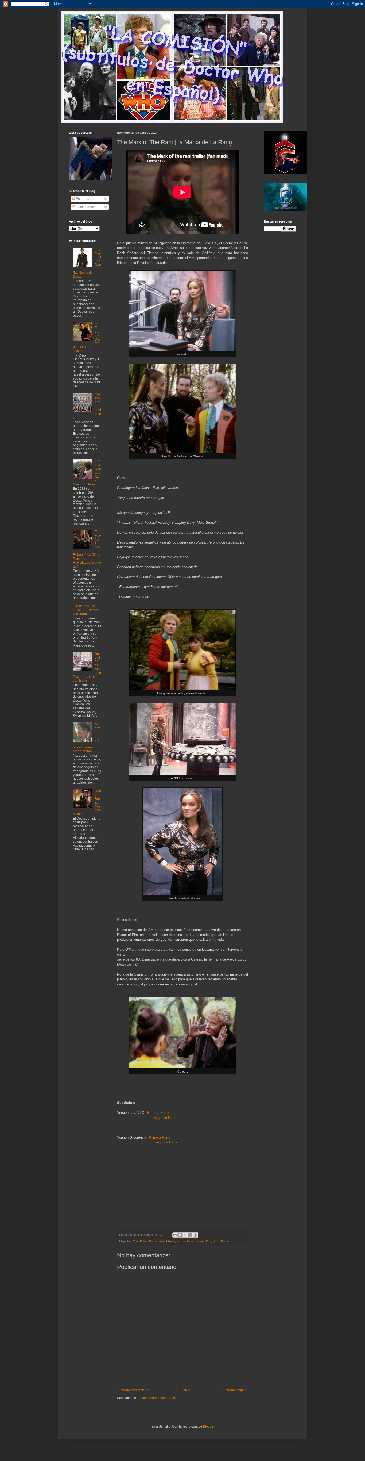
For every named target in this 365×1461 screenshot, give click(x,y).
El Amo (170, 1241)
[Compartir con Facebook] (190, 1235)
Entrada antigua (235, 1390)
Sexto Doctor (221, 1241)
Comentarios (85, 207)
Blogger (208, 1426)
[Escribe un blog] (180, 1235)
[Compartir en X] (185, 1235)
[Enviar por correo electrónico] (175, 1235)
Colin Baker (140, 1241)
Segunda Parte (164, 1118)
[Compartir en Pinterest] (195, 1235)
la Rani (181, 1241)
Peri (208, 1241)
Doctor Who (157, 1241)
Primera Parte (158, 1113)
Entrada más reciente (133, 1390)
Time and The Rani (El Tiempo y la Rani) (86, 610)
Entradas (82, 199)
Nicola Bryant (195, 1241)
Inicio (186, 1390)
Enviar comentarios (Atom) (157, 1398)
